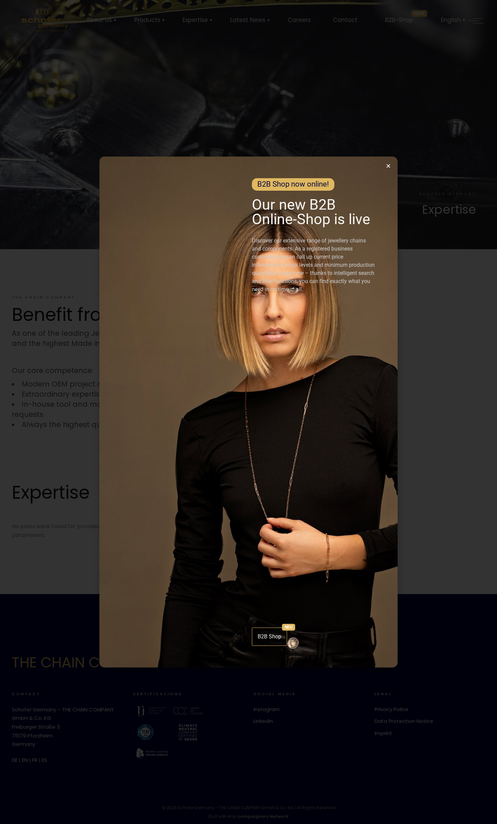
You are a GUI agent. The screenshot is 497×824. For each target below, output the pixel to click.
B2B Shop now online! (293, 184)
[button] (388, 165)
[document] (248, 412)
